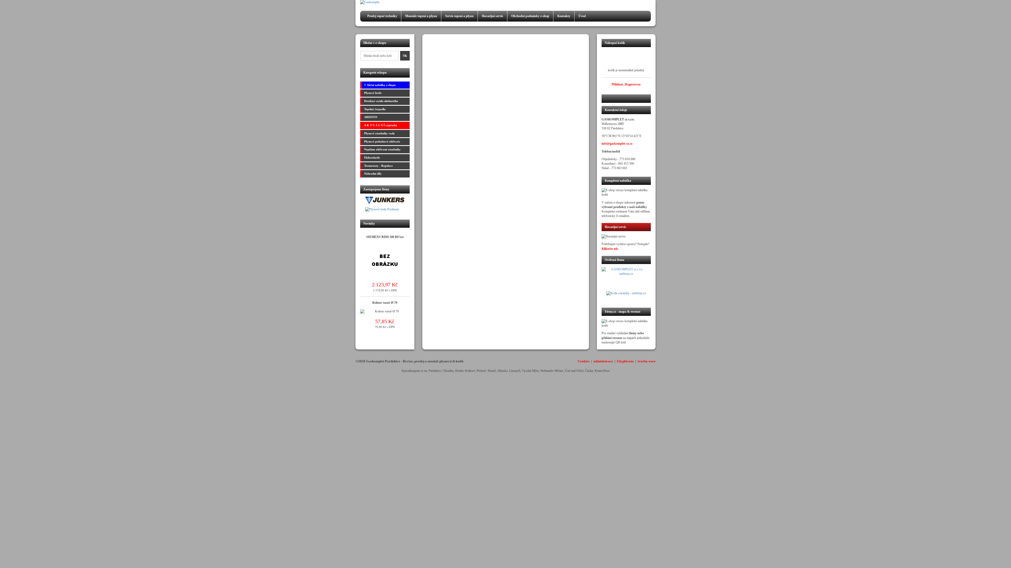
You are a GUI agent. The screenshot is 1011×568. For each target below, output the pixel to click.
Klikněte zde (610, 249)
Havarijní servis (492, 16)
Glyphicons (625, 361)
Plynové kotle (372, 92)
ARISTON (370, 117)
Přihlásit (617, 84)
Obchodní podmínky (530, 16)
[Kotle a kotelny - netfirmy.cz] (626, 296)
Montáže (421, 16)
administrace (603, 361)
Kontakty (563, 16)
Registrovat (633, 84)
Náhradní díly (373, 173)
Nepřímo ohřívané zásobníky (382, 149)
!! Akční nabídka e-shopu (380, 85)
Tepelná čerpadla (375, 109)
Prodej (382, 16)
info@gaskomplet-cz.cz (617, 143)
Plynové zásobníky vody (379, 133)
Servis (459, 16)
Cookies (583, 361)
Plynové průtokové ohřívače (382, 141)
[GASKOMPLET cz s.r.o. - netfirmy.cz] (626, 279)
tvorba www (647, 361)
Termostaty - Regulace (378, 165)
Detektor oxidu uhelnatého (381, 101)
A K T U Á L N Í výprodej (380, 125)
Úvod (582, 16)
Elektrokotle (372, 157)
